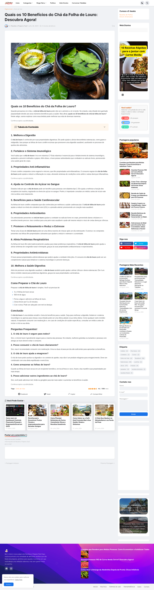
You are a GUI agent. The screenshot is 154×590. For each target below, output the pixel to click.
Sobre (139, 587)
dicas (124, 365)
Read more (133, 513)
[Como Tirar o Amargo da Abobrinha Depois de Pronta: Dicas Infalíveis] (125, 184)
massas (134, 365)
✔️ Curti (125, 127)
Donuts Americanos (126, 17)
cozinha (138, 362)
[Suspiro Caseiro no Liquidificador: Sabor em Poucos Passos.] (125, 205)
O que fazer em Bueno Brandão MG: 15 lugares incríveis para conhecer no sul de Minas (141, 305)
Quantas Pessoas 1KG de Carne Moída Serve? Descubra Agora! (139, 173)
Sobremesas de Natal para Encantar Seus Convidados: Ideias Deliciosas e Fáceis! (138, 226)
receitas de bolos (138, 369)
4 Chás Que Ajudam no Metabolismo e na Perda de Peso (104, 420)
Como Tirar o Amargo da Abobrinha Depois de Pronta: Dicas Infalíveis (139, 184)
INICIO (95, 587)
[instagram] (11, 568)
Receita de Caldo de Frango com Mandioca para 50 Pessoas (139, 195)
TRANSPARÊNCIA (129, 587)
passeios (125, 369)
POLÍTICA (103, 587)
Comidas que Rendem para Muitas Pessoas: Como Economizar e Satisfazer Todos (132, 164)
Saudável (139, 358)
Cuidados (125, 354)
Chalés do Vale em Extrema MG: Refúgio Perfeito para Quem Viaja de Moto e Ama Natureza (126, 281)
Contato (146, 587)
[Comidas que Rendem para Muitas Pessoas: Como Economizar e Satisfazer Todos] (134, 150)
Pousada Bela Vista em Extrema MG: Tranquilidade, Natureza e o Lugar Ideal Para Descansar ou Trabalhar (141, 282)
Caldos (124, 351)
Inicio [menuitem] (17, 3)
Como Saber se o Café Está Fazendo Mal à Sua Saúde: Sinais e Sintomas (82, 421)
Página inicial (8, 9)
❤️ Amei (125, 118)
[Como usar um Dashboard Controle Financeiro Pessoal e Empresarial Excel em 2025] (15, 410)
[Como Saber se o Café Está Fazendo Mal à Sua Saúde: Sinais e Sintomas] (82, 410)
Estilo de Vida (18, 9)
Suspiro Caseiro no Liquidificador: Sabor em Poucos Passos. (138, 205)
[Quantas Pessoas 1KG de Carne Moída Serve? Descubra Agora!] (125, 172)
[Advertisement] (134, 457)
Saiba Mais (18, 580)
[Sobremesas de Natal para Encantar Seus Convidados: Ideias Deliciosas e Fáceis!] (125, 225)
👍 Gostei (126, 122)
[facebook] (6, 568)
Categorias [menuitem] (27, 3)
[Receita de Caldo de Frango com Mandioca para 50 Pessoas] (125, 195)
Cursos (135, 354)
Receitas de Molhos (126, 15)
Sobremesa (126, 362)
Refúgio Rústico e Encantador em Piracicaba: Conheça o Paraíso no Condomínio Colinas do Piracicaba (126, 331)
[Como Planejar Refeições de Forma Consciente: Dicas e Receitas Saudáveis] (59, 410)
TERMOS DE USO (115, 587)
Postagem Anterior (12, 463)
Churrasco (135, 351)
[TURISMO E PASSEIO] (141, 251)
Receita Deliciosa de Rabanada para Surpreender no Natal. (139, 215)
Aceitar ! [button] (8, 584)
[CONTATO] (126, 251)
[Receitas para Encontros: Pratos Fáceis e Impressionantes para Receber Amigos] (37, 410)
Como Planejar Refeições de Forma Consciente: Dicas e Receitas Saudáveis (58, 421)
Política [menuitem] (53, 3)
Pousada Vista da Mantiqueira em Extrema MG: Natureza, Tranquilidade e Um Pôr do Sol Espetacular (126, 306)
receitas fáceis (126, 373)
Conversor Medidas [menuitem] (79, 3)
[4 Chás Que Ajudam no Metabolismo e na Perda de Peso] (104, 410)
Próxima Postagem (107, 463)
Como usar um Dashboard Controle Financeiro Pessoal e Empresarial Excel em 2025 (14, 422)
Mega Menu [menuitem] (40, 3)
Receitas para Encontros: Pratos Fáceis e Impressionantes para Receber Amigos (36, 422)
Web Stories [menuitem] (63, 3)
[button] (142, 3)
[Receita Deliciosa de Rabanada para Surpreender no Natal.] (125, 215)
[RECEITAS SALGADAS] (126, 256)
